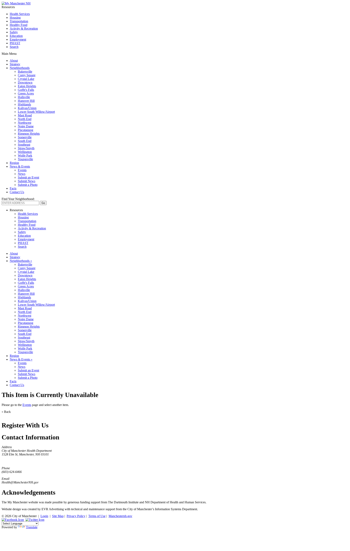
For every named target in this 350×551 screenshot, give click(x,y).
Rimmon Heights (29, 133)
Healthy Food (18, 25)
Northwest (24, 122)
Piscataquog (25, 130)
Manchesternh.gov (120, 516)
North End (24, 119)
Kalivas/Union (27, 108)
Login (44, 516)
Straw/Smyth (26, 148)
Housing (15, 17)
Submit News (26, 181)
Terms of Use (97, 516)
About (14, 60)
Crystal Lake (26, 79)
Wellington (25, 152)
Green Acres (26, 93)
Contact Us (17, 192)
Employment (18, 39)
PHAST (15, 43)
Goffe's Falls (26, 89)
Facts (13, 188)
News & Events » (21, 359)
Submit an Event (28, 177)
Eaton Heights (27, 86)
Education (16, 36)
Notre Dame (26, 126)
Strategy (15, 64)
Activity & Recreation (24, 28)
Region (14, 163)
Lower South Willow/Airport (36, 111)
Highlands (24, 104)
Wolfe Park (25, 155)
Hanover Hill (26, 100)
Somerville (25, 137)
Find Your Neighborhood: (18, 199)
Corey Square (26, 75)
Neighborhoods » (21, 261)
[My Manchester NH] (16, 3)
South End (24, 141)
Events (22, 170)
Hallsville (24, 97)
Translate (31, 527)
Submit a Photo (27, 184)
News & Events (20, 166)
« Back (6, 411)
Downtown (25, 82)
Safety (14, 32)
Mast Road (25, 115)
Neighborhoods (20, 68)
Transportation (19, 21)
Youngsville (25, 159)
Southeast (24, 144)
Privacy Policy (76, 516)
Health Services (20, 14)
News (21, 173)
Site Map (58, 516)
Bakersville (25, 71)
